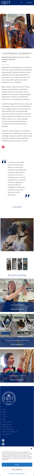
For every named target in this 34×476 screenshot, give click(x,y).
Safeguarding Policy (7, 424)
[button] (31, 448)
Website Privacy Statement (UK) (10, 431)
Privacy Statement (20, 473)
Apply (3, 409)
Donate (4, 414)
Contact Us (4, 417)
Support (4, 419)
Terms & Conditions (7, 422)
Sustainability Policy (7, 427)
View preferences (17, 469)
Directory (4, 412)
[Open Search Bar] (21, 2)
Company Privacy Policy (8, 429)
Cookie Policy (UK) (6, 434)
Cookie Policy (12, 473)
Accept (17, 465)
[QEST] (5, 2)
